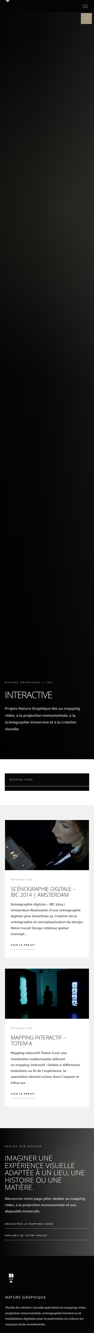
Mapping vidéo (21, 779)
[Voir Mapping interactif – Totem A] (47, 994)
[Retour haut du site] (86, 18)
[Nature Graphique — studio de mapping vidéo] (47, 1278)
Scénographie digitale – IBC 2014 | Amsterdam (43, 891)
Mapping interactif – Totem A (38, 1040)
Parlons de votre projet (26, 1235)
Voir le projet (23, 945)
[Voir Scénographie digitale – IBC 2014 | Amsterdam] (47, 845)
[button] (85, 6)
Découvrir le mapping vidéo (29, 1224)
